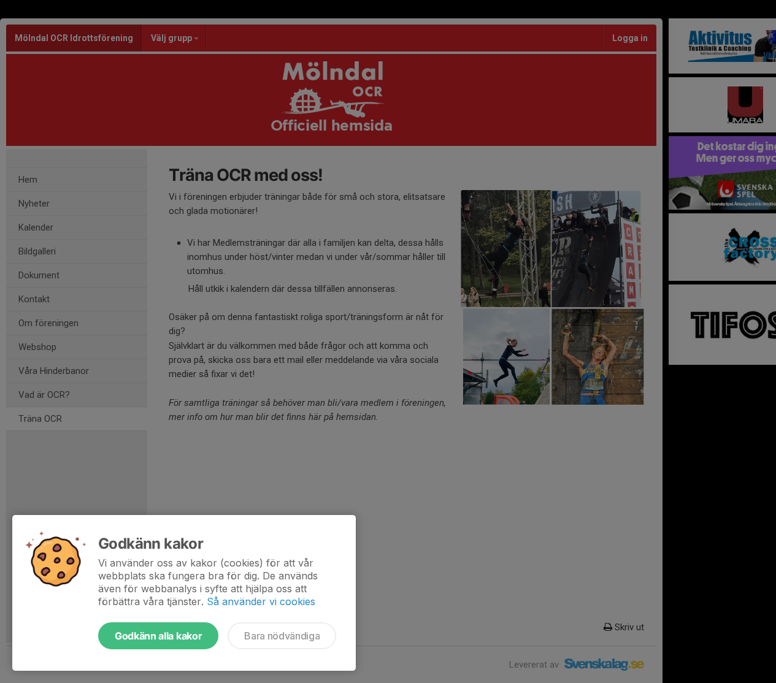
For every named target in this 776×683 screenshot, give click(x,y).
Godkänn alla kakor (158, 636)
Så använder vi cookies (261, 601)
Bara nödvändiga (282, 636)
